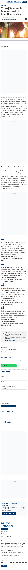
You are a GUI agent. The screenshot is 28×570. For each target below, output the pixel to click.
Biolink (4, 565)
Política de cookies (5, 534)
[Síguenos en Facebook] (5, 562)
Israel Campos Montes (7, 17)
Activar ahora (9, 340)
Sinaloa (8, 360)
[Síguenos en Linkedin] (17, 562)
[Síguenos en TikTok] (14, 562)
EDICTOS (24, 1)
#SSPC (15, 290)
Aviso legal (4, 531)
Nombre (3, 376)
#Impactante (8, 267)
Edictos (4, 529)
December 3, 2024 (7, 281)
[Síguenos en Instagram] (2, 562)
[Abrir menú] (2, 2)
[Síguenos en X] (8, 562)
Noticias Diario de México (17, 360)
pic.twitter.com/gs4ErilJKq (9, 256)
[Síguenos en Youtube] (11, 562)
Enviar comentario (8, 406)
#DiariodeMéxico (18, 275)
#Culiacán (23, 271)
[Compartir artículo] (26, 19)
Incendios (4, 360)
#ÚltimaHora (10, 288)
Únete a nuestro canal (9, 365)
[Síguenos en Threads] (20, 562)
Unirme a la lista (9, 513)
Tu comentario (4, 388)
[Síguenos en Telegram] (23, 562)
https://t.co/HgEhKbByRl (8, 277)
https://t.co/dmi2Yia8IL (8, 321)
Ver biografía (3, 351)
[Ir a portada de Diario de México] (14, 524)
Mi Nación (3, 5)
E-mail (2, 381)
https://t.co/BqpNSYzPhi (8, 300)
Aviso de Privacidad (6, 536)
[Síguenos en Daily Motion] (26, 562)
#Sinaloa (3, 273)
